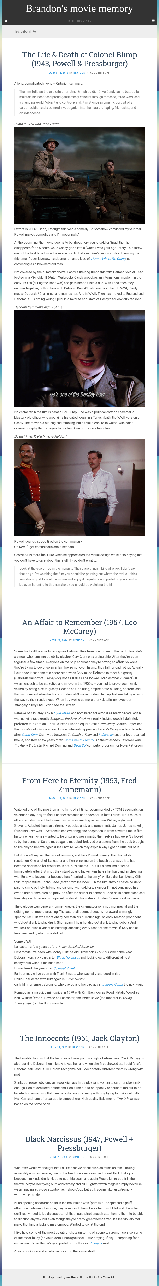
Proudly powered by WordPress (60, 1277)
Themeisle (109, 1277)
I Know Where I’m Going (108, 259)
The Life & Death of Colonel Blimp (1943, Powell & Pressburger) (79, 58)
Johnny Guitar (112, 984)
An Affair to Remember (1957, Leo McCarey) (79, 626)
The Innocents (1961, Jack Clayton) (79, 1038)
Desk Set (79, 745)
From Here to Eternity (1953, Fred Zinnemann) (79, 784)
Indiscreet (106, 735)
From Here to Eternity (78, 740)
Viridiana (95, 1243)
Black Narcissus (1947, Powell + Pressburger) (79, 1143)
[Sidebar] (6, 21)
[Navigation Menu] (153, 21)
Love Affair (62, 713)
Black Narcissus (68, 957)
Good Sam (29, 735)
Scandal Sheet (64, 968)
